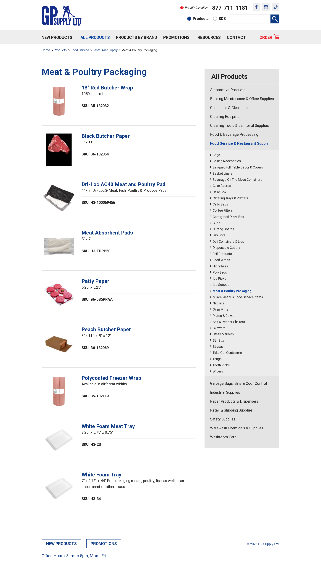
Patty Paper (95, 281)
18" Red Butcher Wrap (107, 88)
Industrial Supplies (225, 392)
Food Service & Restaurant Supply (94, 50)
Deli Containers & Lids (228, 241)
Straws (218, 346)
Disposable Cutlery (226, 248)
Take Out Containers (227, 353)
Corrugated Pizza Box (228, 217)
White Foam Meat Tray (108, 426)
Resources (209, 37)
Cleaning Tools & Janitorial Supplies (239, 125)
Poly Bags (220, 272)
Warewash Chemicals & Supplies (236, 428)
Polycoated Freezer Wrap (111, 378)
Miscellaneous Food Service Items (238, 297)
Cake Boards (222, 186)
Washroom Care (223, 437)
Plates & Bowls (223, 316)
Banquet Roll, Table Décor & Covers (238, 167)
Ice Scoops (221, 285)
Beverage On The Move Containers (237, 180)
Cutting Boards (223, 229)
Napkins (218, 303)
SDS (222, 19)
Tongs (217, 359)
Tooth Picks (221, 365)
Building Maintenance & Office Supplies (242, 99)
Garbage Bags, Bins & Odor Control (238, 383)
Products (201, 19)
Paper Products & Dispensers (234, 401)
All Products (95, 37)
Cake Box (219, 192)
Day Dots (219, 235)
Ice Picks (219, 278)
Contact (236, 37)
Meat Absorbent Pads (107, 233)
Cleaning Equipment (226, 116)
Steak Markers (223, 334)
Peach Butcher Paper (106, 329)
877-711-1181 (230, 7)
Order (266, 37)
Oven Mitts (220, 309)
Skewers (219, 328)
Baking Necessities (227, 161)
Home (46, 50)
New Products (57, 37)
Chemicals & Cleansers (229, 107)
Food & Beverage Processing (234, 134)
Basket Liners (223, 173)
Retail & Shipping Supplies (231, 410)
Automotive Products (227, 90)
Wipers (218, 371)
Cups (216, 223)
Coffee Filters (223, 210)
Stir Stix (218, 340)
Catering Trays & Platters (230, 198)
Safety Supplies (222, 419)
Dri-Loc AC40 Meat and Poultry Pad (124, 184)
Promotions (176, 37)
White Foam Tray (101, 475)
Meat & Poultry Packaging (232, 291)
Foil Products (222, 254)
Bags (216, 155)
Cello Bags (220, 204)
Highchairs (220, 266)
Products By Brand (136, 37)
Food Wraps (221, 260)
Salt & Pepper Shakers (229, 322)
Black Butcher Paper (106, 136)
